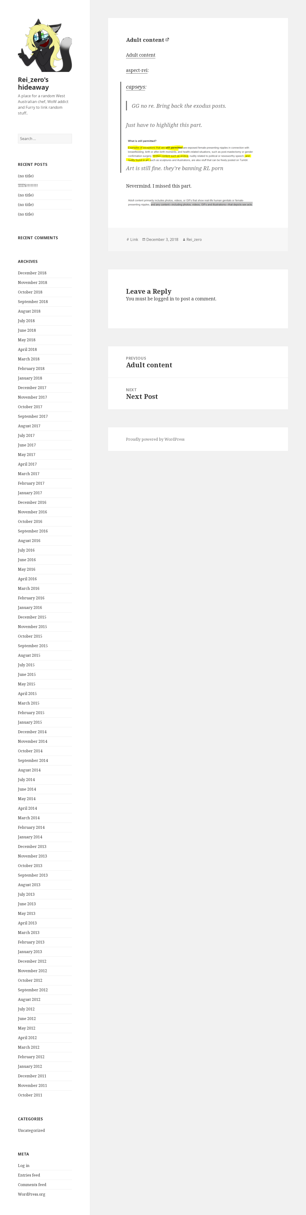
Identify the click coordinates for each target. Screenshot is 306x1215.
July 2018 (26, 320)
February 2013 (31, 942)
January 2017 (30, 492)
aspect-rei (137, 70)
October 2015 (30, 636)
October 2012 (30, 980)
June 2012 (27, 1018)
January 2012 (30, 1066)
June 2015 (27, 674)
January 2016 (30, 607)
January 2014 (30, 837)
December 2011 (32, 1076)
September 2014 (33, 760)
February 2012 (31, 1056)
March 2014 (28, 817)
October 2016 (30, 521)
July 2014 (26, 779)
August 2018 (29, 311)
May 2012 (26, 1028)
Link (134, 239)
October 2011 (30, 1095)
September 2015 (33, 645)
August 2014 (29, 770)
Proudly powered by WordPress (155, 439)
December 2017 (32, 387)
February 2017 (31, 483)
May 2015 (26, 684)
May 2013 (26, 913)
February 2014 (31, 827)
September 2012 (33, 990)
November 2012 (32, 970)
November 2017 (32, 397)
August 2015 (29, 655)
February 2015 (31, 712)
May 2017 (26, 454)
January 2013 (30, 951)
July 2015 (26, 664)
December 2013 (32, 846)
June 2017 (27, 445)
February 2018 (31, 368)
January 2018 (30, 378)
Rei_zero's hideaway (33, 83)
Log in (23, 1165)
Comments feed (32, 1184)
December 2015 (32, 617)
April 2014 (27, 808)
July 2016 (26, 550)
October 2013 (30, 865)
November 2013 (32, 856)
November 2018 (32, 282)
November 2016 (32, 512)
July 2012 (26, 1009)
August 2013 (29, 884)
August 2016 (29, 540)
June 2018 (27, 330)
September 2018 (33, 301)
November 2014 (32, 741)
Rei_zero (194, 239)
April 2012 (27, 1037)
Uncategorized (31, 1130)
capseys (135, 86)
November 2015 (32, 626)
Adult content (145, 39)
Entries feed (29, 1175)
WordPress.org (31, 1194)
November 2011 (32, 1085)
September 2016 (33, 531)
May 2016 (26, 569)
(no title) (25, 176)
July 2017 (26, 435)
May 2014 (26, 798)
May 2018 (26, 339)
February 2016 (31, 598)
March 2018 (28, 359)
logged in (164, 299)
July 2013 (26, 894)
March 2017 (28, 473)
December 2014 (32, 731)
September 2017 (33, 416)
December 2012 (32, 961)
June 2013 (27, 903)
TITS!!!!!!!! (28, 185)
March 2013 (28, 932)
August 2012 (29, 999)
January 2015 (30, 722)
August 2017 (29, 426)
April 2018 (27, 349)
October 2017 (30, 406)
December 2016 (32, 502)
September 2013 (33, 875)
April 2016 (27, 578)
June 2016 (27, 559)
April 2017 (27, 464)
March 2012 (28, 1047)
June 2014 (27, 789)
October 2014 (30, 751)
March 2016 (28, 588)
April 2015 (27, 693)
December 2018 (32, 273)
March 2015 (28, 703)
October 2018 (30, 292)
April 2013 (27, 923)
